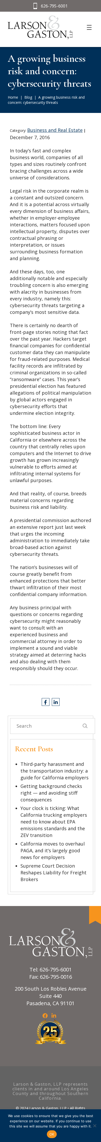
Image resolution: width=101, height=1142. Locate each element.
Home (13, 97)
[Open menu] (89, 27)
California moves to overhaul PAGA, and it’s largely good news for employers (52, 850)
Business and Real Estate (55, 130)
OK (51, 1134)
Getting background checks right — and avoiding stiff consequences (51, 793)
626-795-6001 (54, 6)
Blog (28, 97)
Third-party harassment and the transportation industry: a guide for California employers (54, 771)
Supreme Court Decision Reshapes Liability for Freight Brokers (53, 872)
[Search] (85, 726)
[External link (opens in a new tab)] (45, 702)
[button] (94, 1125)
